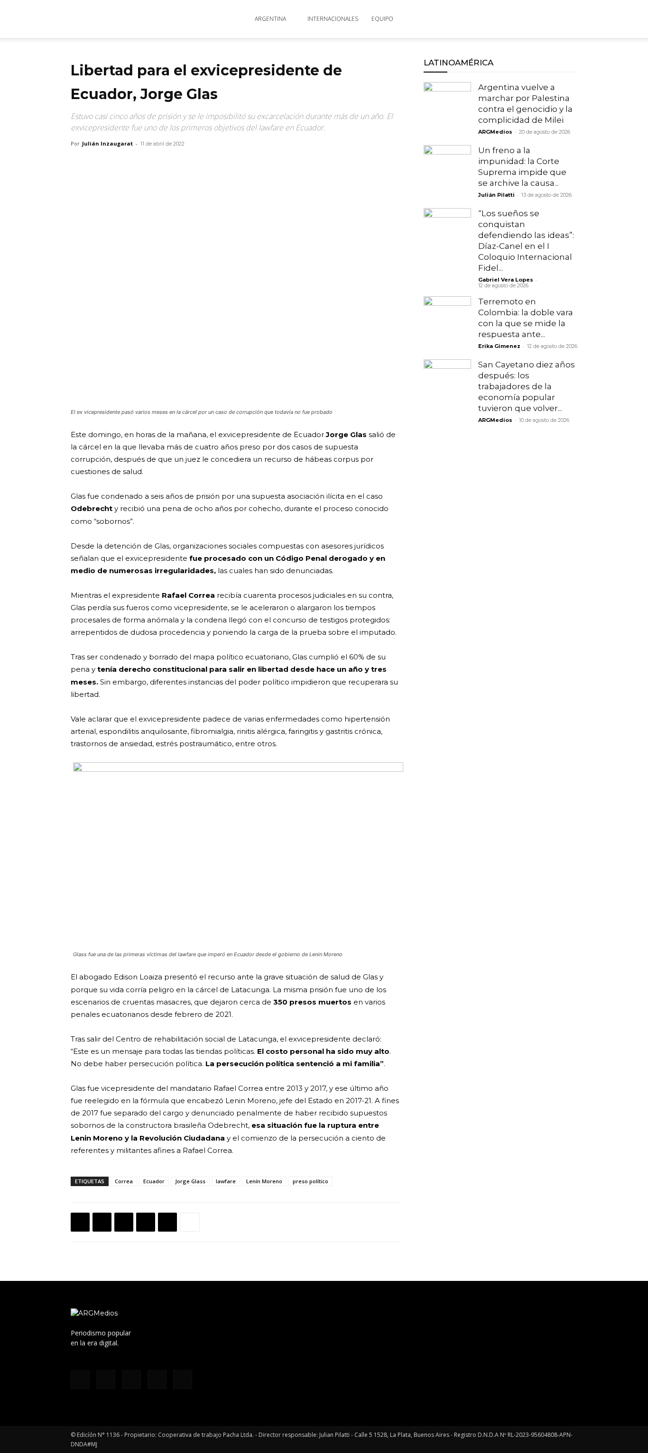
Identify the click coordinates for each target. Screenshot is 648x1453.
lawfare (226, 1181)
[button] (566, 19)
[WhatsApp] (123, 1222)
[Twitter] (525, 19)
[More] (190, 1222)
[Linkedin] (145, 1222)
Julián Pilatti (496, 195)
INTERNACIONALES (332, 19)
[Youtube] (540, 19)
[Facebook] (478, 19)
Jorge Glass (190, 1181)
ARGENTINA (270, 19)
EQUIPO (382, 19)
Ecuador (154, 1181)
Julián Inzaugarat (107, 143)
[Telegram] (167, 1222)
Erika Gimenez (499, 346)
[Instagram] (493, 19)
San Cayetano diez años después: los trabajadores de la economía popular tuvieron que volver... (526, 386)
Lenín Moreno (264, 1181)
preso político (310, 1181)
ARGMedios (495, 131)
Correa (124, 1181)
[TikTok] (509, 19)
